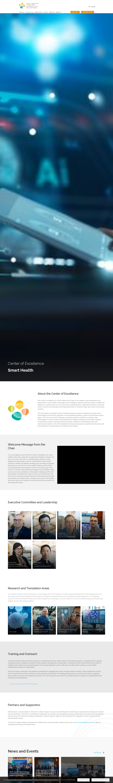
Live (45, 12)
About (51, 12)
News (58, 12)
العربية (93, 6)
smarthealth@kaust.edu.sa (84, 722)
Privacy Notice (61, 779)
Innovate (38, 12)
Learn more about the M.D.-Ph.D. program (24, 684)
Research (29, 12)
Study (21, 12)
